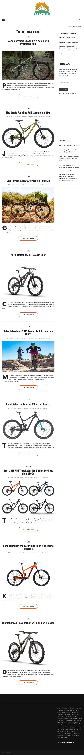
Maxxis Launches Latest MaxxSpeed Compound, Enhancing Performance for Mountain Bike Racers (68, 177)
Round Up (28, 466)
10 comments (45, 184)
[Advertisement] (69, 113)
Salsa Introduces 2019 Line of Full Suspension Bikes (28, 332)
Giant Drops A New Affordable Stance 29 (28, 180)
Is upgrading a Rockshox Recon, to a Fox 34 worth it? (69, 151)
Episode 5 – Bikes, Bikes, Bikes (68, 42)
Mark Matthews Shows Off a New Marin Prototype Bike (28, 42)
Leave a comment (45, 116)
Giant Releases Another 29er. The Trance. (28, 404)
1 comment (45, 477)
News (28, 36)
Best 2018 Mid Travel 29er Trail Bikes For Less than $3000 (28, 472)
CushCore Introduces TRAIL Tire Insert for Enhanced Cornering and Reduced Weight (69, 168)
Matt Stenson (34, 116)
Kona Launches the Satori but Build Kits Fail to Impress (28, 547)
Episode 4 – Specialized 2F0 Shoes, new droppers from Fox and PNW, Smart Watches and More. (69, 50)
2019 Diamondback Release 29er (28, 255)
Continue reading (28, 96)
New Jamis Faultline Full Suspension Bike (28, 112)
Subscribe (63, 89)
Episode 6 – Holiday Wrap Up (68, 37)
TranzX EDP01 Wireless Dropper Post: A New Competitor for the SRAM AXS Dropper (69, 159)
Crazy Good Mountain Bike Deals (69, 145)
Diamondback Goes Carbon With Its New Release (28, 623)
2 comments (45, 408)
